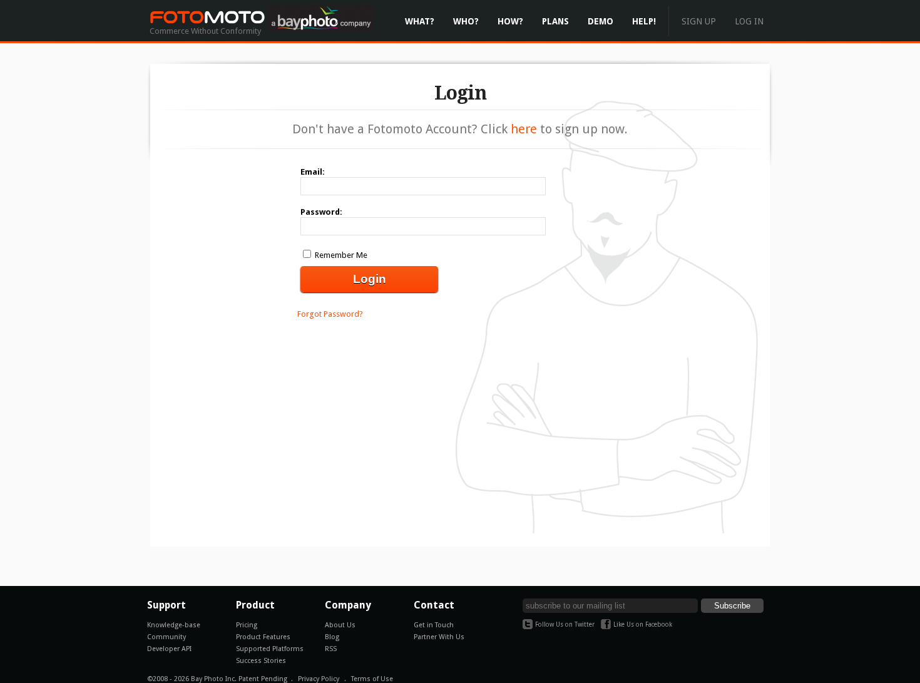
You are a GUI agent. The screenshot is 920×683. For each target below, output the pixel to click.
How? (510, 21)
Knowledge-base (173, 625)
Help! (644, 21)
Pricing (246, 625)
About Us (340, 625)
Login (369, 278)
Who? (466, 21)
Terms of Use (372, 679)
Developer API (169, 649)
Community (166, 637)
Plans (555, 21)
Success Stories (261, 661)
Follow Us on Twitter (565, 624)
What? (419, 21)
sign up (699, 21)
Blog (332, 637)
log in (749, 21)
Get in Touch (434, 625)
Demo (600, 21)
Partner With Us (439, 637)
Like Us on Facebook (642, 624)
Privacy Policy (318, 679)
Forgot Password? (330, 314)
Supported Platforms (270, 649)
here (524, 128)
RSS (331, 649)
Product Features (263, 637)
